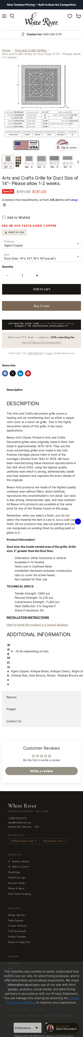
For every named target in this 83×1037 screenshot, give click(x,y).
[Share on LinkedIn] (20, 373)
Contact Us (13, 721)
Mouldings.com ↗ (54, 841)
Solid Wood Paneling (19, 894)
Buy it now (41, 306)
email (49, 353)
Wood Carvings (16, 877)
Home (6, 50)
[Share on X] (13, 373)
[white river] (41, 19)
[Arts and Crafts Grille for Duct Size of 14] (8, 161)
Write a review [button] (41, 771)
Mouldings (14, 872)
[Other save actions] (37, 1028)
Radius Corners (18, 867)
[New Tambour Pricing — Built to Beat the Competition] (41, 4)
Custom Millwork (17, 926)
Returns (11, 697)
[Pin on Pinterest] (28, 373)
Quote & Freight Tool (19, 942)
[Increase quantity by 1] (37, 275)
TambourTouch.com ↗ (24, 841)
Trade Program (15, 920)
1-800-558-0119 (35, 353)
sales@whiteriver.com (19, 822)
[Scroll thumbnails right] (77, 162)
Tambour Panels (18, 861)
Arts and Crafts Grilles (31, 50)
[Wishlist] (70, 16)
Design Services (16, 915)
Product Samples (17, 936)
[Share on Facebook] (5, 373)
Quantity (7, 266)
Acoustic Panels (16, 883)
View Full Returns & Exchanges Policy (41, 342)
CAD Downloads (17, 931)
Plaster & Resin (16, 888)
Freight (11, 709)
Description (15, 389)
